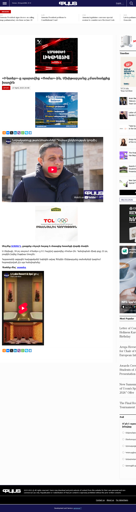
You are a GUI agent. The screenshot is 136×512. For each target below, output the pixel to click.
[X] (11, 132)
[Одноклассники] (4, 132)
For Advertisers (122, 500)
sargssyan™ (77, 508)
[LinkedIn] (15, 132)
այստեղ (21, 267)
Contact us (100, 500)
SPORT (6, 88)
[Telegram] (30, 132)
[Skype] (26, 132)
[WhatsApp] (22, 132)
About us (110, 500)
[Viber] (19, 132)
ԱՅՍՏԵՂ (16, 246)
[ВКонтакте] (7, 132)
